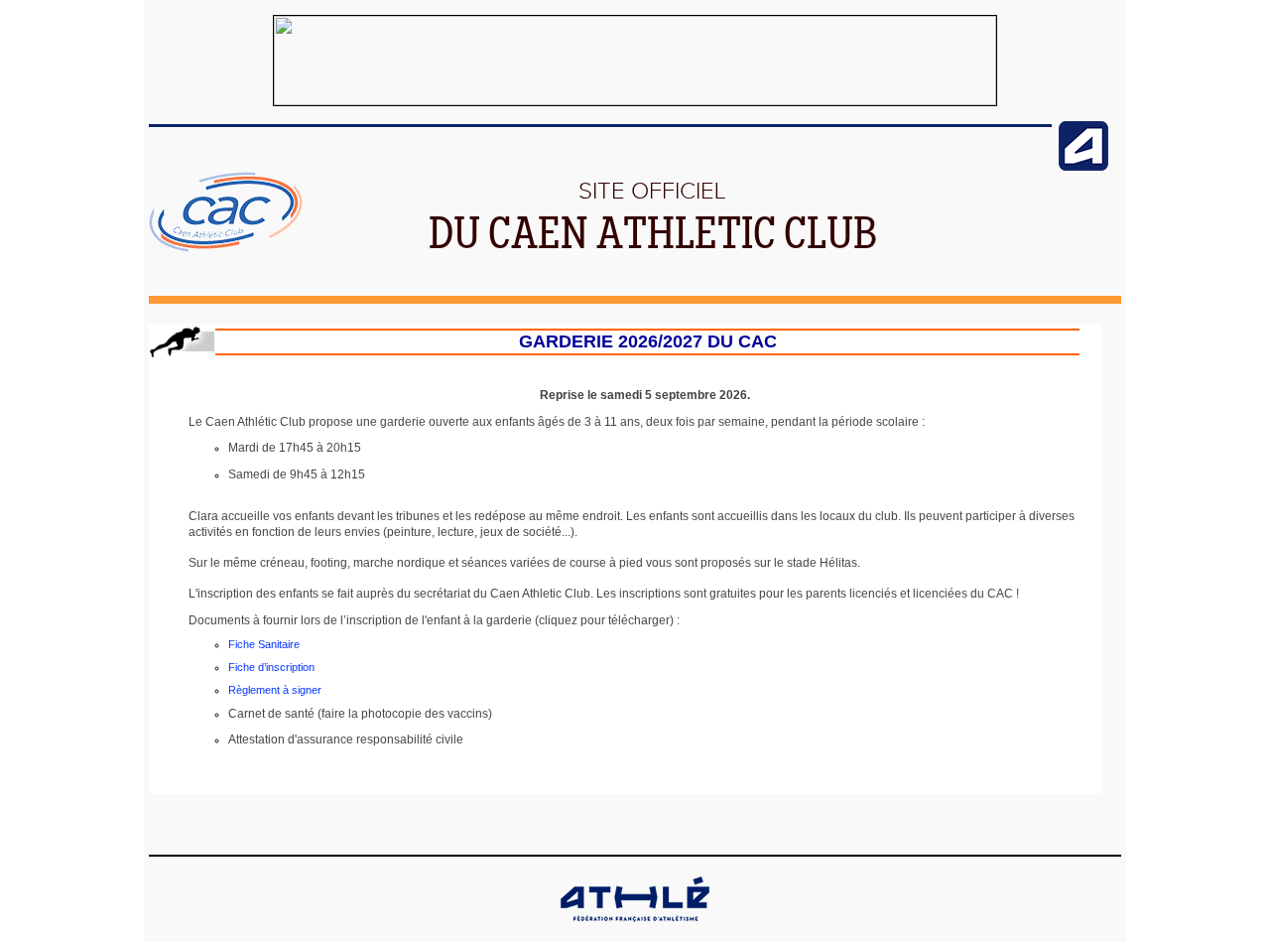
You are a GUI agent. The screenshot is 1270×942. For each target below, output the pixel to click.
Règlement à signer (274, 690)
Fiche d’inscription (271, 667)
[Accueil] (226, 248)
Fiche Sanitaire (264, 644)
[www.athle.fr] (1083, 167)
